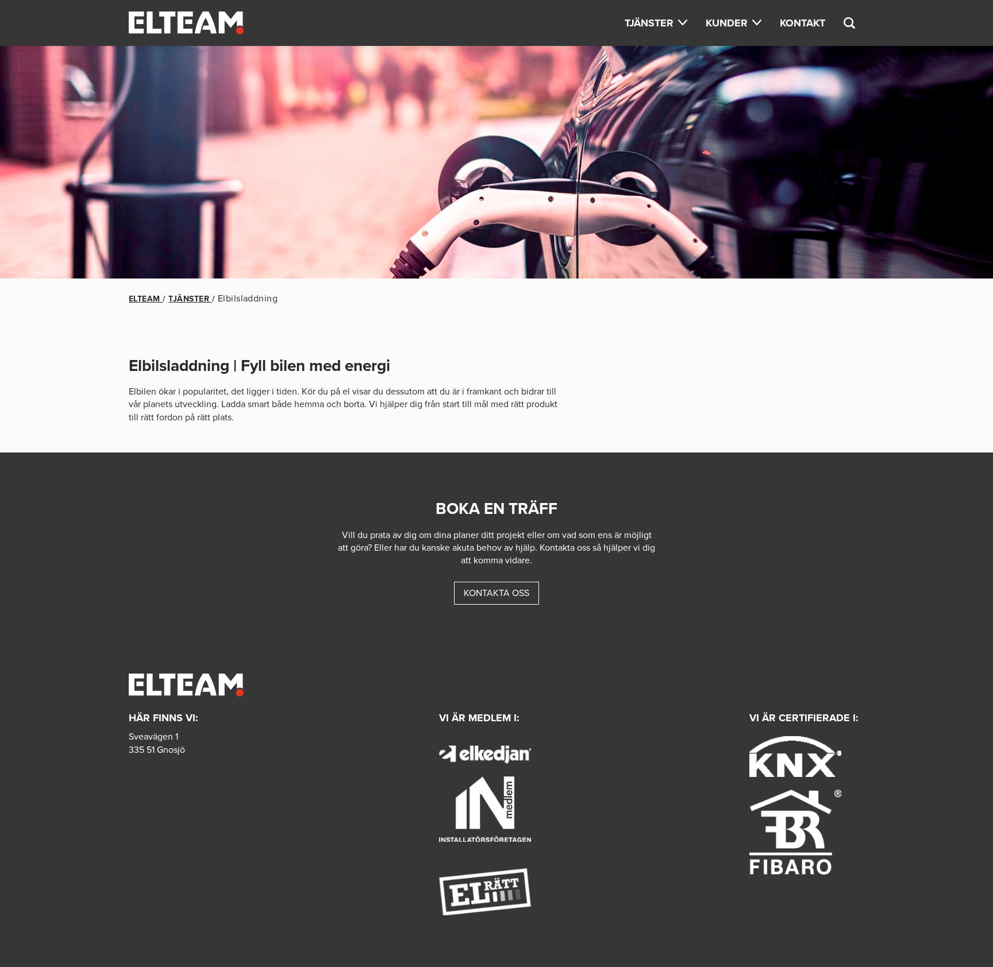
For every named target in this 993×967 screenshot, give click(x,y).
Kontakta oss (496, 592)
